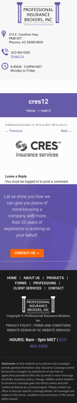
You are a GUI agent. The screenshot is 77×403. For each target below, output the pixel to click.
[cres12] (38, 149)
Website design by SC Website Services (38, 330)
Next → (66, 131)
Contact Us (25, 253)
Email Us (17, 56)
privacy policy (18, 325)
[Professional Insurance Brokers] (38, 25)
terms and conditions (52, 325)
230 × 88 (50, 124)
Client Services (27, 288)
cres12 (63, 124)
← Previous (13, 131)
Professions (44, 283)
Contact (56, 288)
